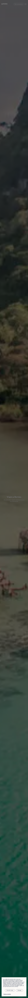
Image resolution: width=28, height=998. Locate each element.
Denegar (19, 990)
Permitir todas (10, 990)
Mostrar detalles (7, 994)
